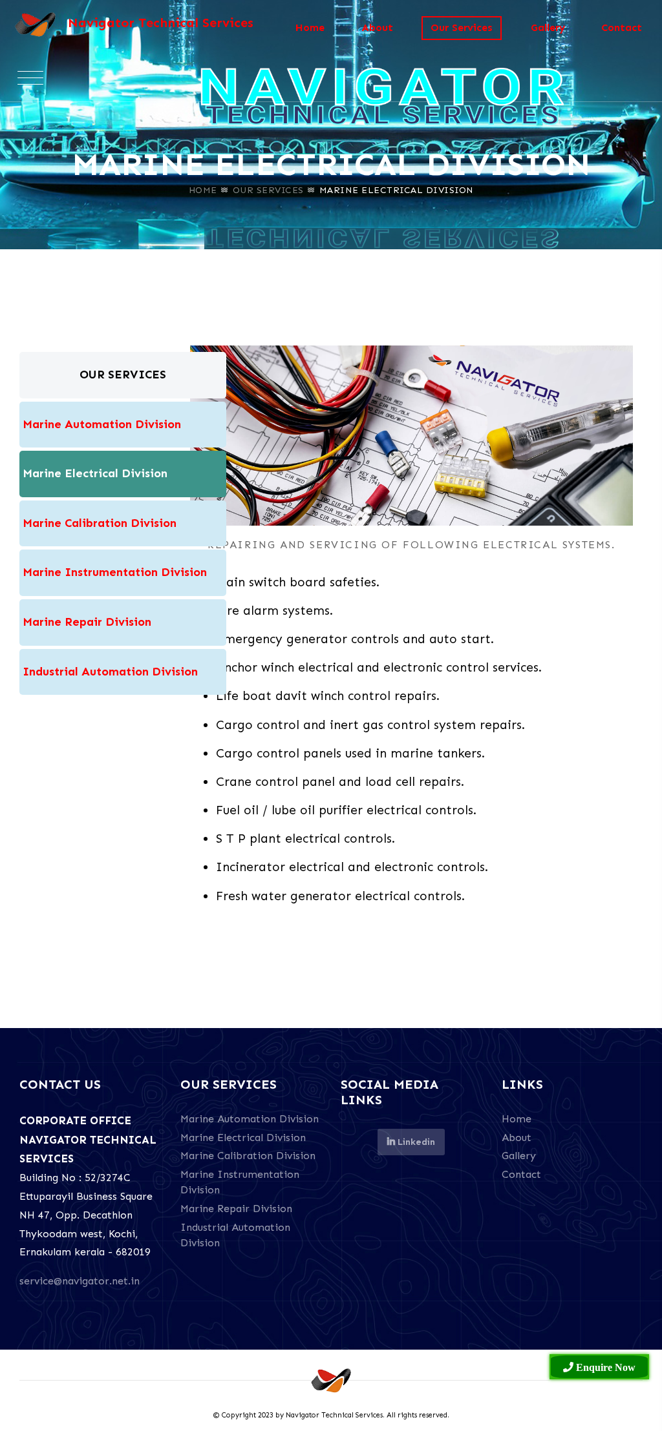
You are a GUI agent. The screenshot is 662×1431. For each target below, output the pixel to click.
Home (203, 190)
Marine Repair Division (236, 1208)
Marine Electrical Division (243, 1137)
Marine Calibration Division (247, 1155)
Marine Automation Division (249, 1119)
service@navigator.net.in (79, 1281)
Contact (621, 27)
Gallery (548, 27)
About (377, 27)
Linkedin (415, 1142)
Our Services (268, 190)
